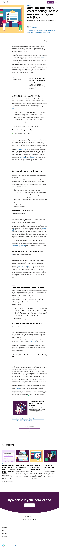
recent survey (29, 54)
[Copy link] (46, 40)
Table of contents (17, 36)
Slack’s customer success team (19, 245)
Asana (21, 343)
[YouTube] (33, 519)
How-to (45, 30)
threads (13, 108)
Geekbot (32, 157)
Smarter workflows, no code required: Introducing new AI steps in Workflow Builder (8, 469)
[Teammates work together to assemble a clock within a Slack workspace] (36, 456)
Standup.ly (24, 157)
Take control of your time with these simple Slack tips (36, 468)
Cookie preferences (29, 545)
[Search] (45, 2)
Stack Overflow (34, 387)
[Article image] (8, 456)
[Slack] (5, 2)
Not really (35, 430)
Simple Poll (19, 266)
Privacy (19, 545)
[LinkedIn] (44, 41)
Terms (23, 545)
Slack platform (30, 30)
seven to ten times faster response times (27, 271)
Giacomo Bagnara (35, 27)
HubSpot (26, 343)
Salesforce (33, 341)
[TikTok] (35, 519)
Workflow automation (40, 32)
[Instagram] (25, 519)
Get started (50, 2)
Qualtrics (29, 266)
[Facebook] (43, 40)
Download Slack (12, 545)
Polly (20, 157)
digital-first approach (34, 62)
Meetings (49, 32)
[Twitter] (41, 41)
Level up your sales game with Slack (49, 467)
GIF (38, 388)
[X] (30, 519)
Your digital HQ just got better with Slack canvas (22, 467)
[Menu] (56, 2)
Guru (28, 387)
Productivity (30, 5)
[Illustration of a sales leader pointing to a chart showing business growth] (50, 456)
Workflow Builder (38, 30)
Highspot (18, 388)
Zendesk (14, 343)
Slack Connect (29, 242)
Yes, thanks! (24, 430)
